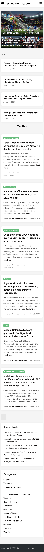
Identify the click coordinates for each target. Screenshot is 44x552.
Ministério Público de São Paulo (16, 494)
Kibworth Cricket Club (12, 521)
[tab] (3, 54)
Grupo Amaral (9, 524)
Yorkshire (7, 279)
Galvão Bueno (9, 509)
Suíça (6, 325)
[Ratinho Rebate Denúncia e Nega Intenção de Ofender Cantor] (32, 42)
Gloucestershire (10, 502)
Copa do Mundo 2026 (11, 230)
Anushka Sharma (10, 513)
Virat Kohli (7, 532)
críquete (6, 479)
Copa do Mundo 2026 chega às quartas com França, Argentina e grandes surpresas (21, 238)
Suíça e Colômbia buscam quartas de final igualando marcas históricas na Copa (18, 333)
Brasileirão (7, 528)
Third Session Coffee (12, 517)
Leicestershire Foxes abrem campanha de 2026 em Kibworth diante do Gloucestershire (21, 145)
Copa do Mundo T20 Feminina (14, 372)
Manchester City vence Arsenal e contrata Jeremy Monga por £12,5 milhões (21, 194)
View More (22, 126)
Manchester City (9, 187)
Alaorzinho (7, 506)
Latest (3, 54)
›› (3, 417)
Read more (25, 214)
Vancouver (7, 483)
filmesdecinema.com (15, 3)
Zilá (4, 491)
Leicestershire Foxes (11, 138)
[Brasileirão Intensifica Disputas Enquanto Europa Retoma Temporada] (22, 23)
